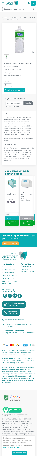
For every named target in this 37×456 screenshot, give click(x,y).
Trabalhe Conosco (8, 278)
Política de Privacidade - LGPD (27, 270)
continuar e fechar (19, 453)
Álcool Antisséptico (28, 17)
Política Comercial (8, 270)
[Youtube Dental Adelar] (14, 295)
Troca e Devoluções (9, 275)
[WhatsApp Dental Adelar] (4, 295)
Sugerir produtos (10, 243)
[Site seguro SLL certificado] (12, 398)
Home (4, 17)
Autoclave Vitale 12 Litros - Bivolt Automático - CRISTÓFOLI (26, 194)
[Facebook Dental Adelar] (19, 295)
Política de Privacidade (11, 447)
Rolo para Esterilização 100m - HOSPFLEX (11, 194)
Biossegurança (14, 17)
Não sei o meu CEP (12, 106)
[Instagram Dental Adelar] (9, 295)
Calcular (28, 103)
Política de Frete (8, 273)
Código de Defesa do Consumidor (9, 282)
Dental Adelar (7, 267)
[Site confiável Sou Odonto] (12, 410)
